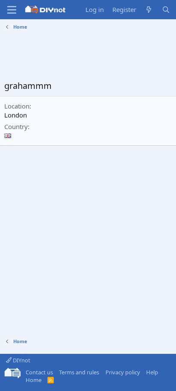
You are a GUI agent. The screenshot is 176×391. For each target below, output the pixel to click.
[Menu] (12, 9)
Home (33, 380)
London (15, 115)
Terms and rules (79, 372)
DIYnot (21, 360)
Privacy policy (123, 372)
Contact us (39, 372)
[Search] (166, 10)
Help (152, 372)
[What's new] (149, 10)
